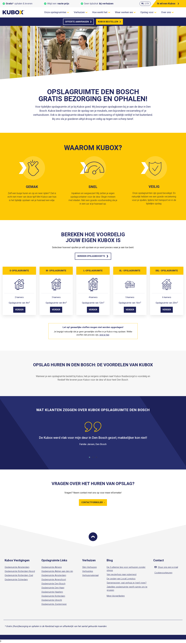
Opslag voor (147, 12)
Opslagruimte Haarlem (52, 592)
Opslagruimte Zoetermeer (54, 604)
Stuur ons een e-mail (168, 567)
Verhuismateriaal (90, 575)
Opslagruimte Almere (51, 567)
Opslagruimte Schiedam (16, 579)
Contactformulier (92, 502)
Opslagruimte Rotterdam (53, 596)
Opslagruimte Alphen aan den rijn (57, 571)
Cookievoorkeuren (163, 572)
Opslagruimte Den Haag (52, 587)
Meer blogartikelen (116, 595)
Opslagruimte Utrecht (51, 600)
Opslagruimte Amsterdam (17, 567)
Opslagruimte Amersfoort (53, 579)
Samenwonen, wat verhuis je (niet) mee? (126, 582)
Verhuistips (87, 571)
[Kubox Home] (13, 12)
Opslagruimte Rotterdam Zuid (19, 575)
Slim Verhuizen (89, 567)
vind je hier (104, 334)
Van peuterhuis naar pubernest (121, 574)
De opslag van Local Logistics (121, 578)
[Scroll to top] (93, 536)
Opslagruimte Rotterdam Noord (20, 571)
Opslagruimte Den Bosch (53, 583)
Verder (19, 309)
